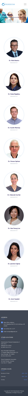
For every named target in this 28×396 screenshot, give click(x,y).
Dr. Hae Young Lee (14, 228)
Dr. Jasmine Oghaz (14, 264)
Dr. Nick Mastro (14, 60)
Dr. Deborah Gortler (14, 195)
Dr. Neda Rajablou (14, 94)
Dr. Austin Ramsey (14, 128)
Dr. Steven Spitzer (14, 161)
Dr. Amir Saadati (14, 299)
